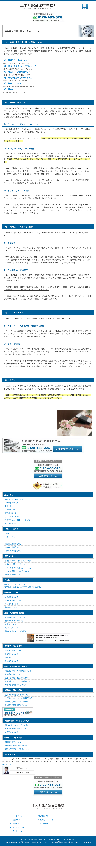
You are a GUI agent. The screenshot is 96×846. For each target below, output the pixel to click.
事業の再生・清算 (11, 604)
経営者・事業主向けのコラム (15, 547)
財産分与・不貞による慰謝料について (19, 681)
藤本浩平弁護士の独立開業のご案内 (18, 561)
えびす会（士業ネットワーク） (14, 584)
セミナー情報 (10, 537)
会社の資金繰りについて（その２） (18, 571)
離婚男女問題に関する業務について (18, 671)
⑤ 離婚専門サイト (11, 83)
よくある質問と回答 (12, 517)
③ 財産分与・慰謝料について (16, 72)
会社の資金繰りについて (14, 575)
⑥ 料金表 (8, 89)
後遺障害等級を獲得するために (16, 705)
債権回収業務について (13, 600)
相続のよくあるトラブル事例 (15, 631)
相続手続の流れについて (14, 621)
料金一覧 (8, 506)
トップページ (17, 816)
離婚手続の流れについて (14, 674)
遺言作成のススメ (11, 628)
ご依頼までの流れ (11, 503)
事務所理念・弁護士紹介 (14, 499)
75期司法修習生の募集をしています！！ (20, 568)
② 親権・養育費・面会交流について (19, 66)
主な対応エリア (11, 523)
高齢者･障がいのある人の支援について (19, 725)
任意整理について (11, 654)
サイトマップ (17, 831)
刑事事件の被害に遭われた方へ (16, 745)
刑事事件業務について (13, 742)
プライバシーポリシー (20, 827)
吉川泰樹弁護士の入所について (16, 564)
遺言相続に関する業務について (16, 617)
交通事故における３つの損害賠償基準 (19, 698)
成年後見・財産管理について (15, 729)
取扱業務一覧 (10, 510)
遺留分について (11, 624)
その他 (7, 533)
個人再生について (11, 657)
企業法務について (11, 597)
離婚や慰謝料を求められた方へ (16, 685)
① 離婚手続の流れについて (15, 60)
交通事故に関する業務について (16, 695)
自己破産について (11, 661)
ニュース (8, 540)
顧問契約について (11, 607)
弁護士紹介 (16, 820)
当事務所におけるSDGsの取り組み (18, 520)
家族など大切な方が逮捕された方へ (18, 749)
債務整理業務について (13, 651)
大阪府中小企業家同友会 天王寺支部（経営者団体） (22, 587)
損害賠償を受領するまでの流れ (16, 702)
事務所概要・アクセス (13, 513)
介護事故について (11, 732)
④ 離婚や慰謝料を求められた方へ (18, 78)
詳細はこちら (7, 764)
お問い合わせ (43, 824)
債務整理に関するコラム (14, 544)
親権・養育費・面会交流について (17, 678)
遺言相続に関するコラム (14, 551)
